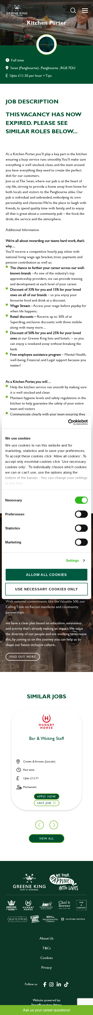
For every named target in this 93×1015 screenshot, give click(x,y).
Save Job (44, 803)
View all (46, 838)
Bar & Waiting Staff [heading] (46, 738)
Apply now (46, 796)
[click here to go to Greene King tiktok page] (66, 984)
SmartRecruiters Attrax (46, 1004)
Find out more (22, 657)
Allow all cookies (46, 574)
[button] (73, 10)
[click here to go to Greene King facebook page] (45, 984)
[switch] (81, 514)
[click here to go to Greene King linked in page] (59, 984)
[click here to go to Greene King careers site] (46, 898)
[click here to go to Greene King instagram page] (51, 984)
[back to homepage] (17, 10)
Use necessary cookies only (46, 589)
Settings (72, 560)
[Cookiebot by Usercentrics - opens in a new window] (68, 422)
